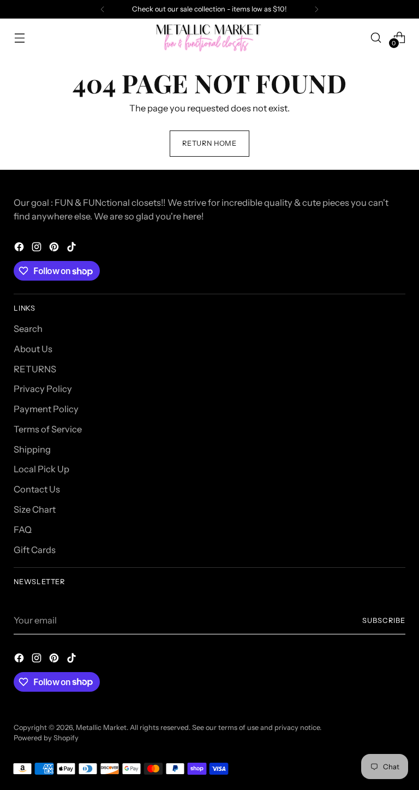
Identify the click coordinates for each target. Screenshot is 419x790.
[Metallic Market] (209, 37)
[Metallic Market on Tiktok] (72, 248)
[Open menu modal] (19, 37)
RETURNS (35, 369)
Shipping (32, 449)
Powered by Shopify (46, 738)
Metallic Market (101, 727)
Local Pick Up (41, 469)
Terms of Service (48, 429)
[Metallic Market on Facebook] (20, 248)
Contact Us (37, 489)
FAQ (23, 529)
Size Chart (35, 509)
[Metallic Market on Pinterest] (55, 248)
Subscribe (383, 620)
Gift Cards (35, 549)
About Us (33, 348)
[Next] (316, 9)
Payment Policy (46, 408)
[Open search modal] (376, 37)
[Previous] (103, 9)
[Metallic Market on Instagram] (37, 248)
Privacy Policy (43, 388)
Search (28, 328)
